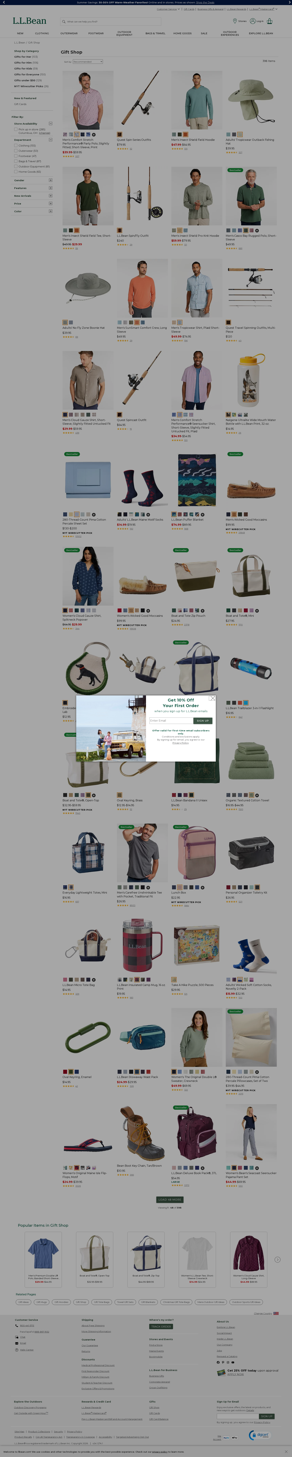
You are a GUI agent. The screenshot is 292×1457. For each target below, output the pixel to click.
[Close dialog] (212, 698)
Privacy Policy (181, 742)
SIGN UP (203, 720)
